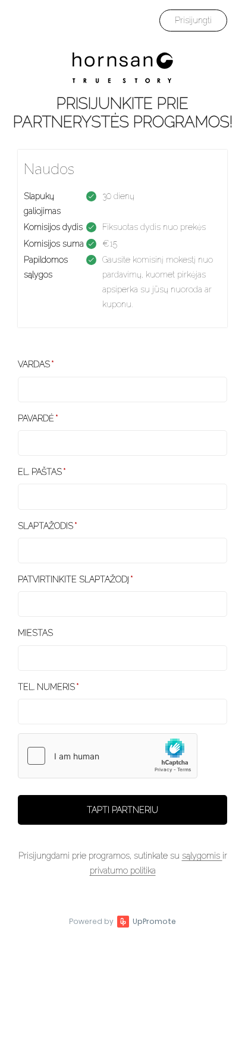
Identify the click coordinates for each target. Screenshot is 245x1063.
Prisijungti (193, 20)
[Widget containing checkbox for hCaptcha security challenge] (107, 755)
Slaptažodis (45, 526)
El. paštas (40, 472)
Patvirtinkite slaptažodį (73, 579)
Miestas (35, 633)
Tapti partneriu (122, 810)
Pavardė (36, 418)
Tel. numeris (46, 687)
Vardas (34, 364)
